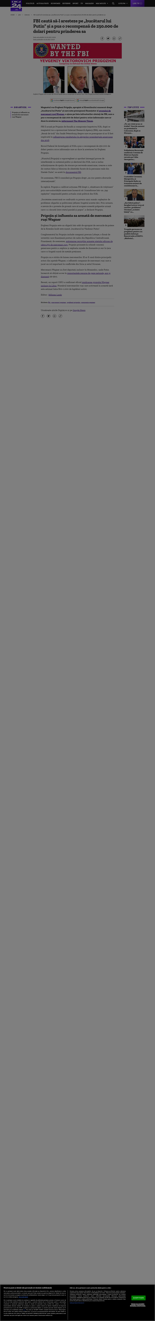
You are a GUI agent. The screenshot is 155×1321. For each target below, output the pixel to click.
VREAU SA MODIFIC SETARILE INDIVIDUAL (137, 1305)
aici (24, 1309)
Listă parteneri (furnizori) (77, 1303)
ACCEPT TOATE (138, 1298)
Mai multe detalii (23, 1297)
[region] (77, 1302)
